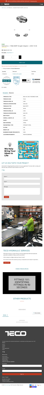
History (3, 344)
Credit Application (5, 348)
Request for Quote (5, 380)
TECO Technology (7, 384)
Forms (3, 347)
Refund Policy (4, 359)
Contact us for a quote (17, 73)
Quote (3, 349)
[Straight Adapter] (22, 19)
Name (5, 176)
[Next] (29, 30)
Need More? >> (10, 52)
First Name (4, 363)
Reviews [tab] (4, 315)
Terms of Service (5, 357)
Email (5, 181)
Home (3, 7)
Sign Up (22, 374)
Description (5, 93)
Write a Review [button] (37, 312)
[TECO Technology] (21, 4)
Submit (6, 197)
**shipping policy (33, 1)
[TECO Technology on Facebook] (2, 170)
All (5, 7)
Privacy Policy (4, 356)
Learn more (6, 262)
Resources (11, 93)
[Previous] (15, 30)
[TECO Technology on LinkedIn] (3, 170)
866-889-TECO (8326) (6, 379)
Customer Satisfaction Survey (7, 381)
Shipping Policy (5, 360)
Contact (3, 345)
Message (6, 186)
